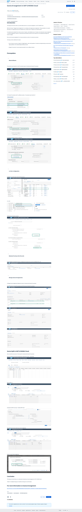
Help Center (42, 1)
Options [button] (66, 7)
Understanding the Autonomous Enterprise (60, 49)
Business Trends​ (56, 26)
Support (37, 510)
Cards (61, 26)
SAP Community (9, 3)
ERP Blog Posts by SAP (31, 3)
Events (38, 1)
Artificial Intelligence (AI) (64, 24)
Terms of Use (19, 510)
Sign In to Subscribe (70, 5)
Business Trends (71, 24)
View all (54, 83)
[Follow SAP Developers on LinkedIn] (67, 510)
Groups (26, 1)
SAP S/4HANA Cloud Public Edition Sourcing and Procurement (30, 16)
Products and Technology (20, 1)
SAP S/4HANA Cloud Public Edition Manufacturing (13, 16)
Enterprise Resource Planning (23, 3)
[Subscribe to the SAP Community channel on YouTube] (65, 510)
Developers (30, 1)
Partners (35, 1)
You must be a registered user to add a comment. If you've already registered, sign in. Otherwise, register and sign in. (28, 504)
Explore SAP (69, 1)
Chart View (65, 26)
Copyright (23, 510)
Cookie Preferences (42, 510)
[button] (71, 12)
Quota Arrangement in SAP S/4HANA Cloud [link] (40, 3)
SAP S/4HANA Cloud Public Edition (11, 18)
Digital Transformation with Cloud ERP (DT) (59, 29)
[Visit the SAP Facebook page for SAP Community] (62, 510)
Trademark (33, 510)
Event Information (69, 29)
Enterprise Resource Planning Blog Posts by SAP (62, 39)
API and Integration (56, 24)
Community (13, 1)
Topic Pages (47, 1)
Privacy (15, 510)
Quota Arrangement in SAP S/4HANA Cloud (22, 6)
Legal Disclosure (28, 510)
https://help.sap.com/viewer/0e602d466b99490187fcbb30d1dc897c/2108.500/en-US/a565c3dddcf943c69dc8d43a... (27, 488)
